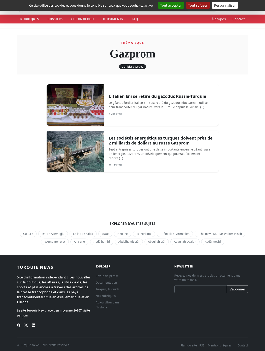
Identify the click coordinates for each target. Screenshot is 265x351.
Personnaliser (225, 5)
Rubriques (29, 19)
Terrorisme (144, 234)
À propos (219, 19)
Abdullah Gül (156, 242)
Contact (238, 19)
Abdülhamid (102, 242)
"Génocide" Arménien (174, 234)
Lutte (105, 234)
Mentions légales (220, 345)
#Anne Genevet (55, 242)
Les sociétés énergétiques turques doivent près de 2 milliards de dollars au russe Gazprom (161, 140)
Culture (28, 234)
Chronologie (83, 19)
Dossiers (55, 19)
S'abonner (237, 289)
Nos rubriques (106, 296)
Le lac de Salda (83, 234)
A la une (79, 242)
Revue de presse (107, 276)
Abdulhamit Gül (128, 242)
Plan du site (189, 345)
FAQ (135, 19)
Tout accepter (171, 5)
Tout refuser (198, 5)
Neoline (122, 234)
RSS (202, 345)
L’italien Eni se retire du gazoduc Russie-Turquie (157, 96)
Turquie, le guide (107, 289)
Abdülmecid (213, 242)
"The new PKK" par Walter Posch (220, 234)
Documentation (106, 282)
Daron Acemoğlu (53, 234)
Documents (113, 19)
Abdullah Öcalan (185, 242)
